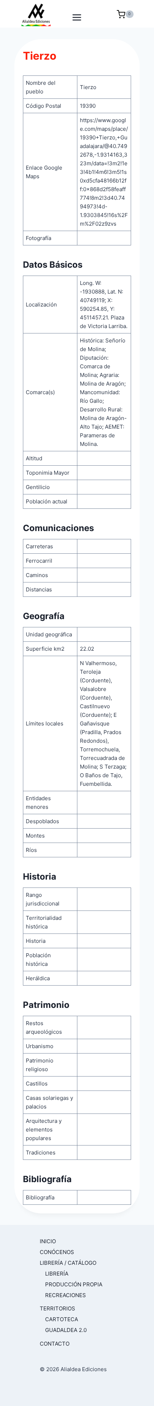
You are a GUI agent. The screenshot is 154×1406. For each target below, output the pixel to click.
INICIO (48, 1241)
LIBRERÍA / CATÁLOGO (68, 1262)
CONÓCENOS (57, 1252)
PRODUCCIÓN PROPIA (73, 1284)
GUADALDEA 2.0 (66, 1330)
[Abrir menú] (77, 14)
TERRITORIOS (57, 1308)
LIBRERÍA (56, 1273)
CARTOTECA (61, 1319)
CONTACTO (54, 1343)
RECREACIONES (65, 1295)
